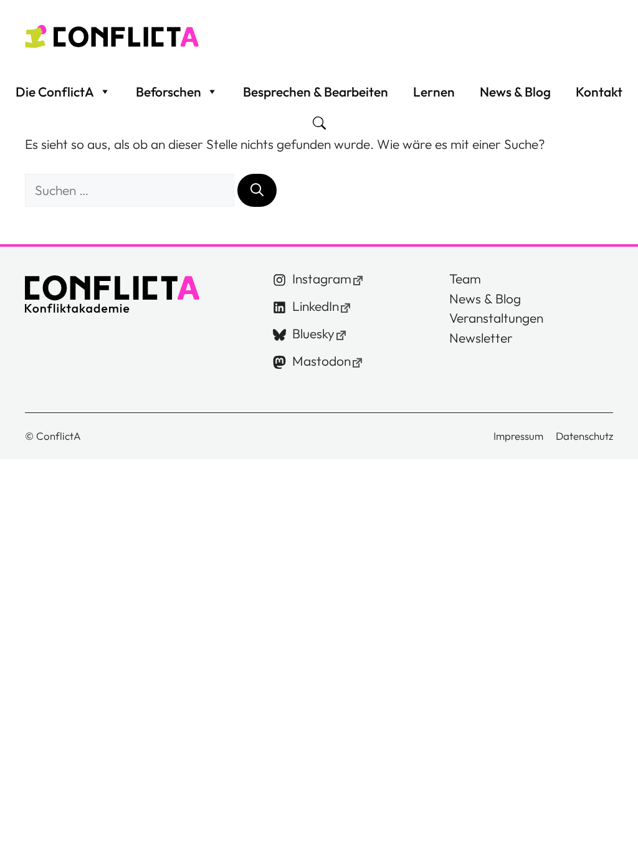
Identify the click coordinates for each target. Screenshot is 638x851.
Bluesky (313, 333)
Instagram (321, 278)
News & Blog (515, 91)
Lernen (434, 91)
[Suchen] (257, 190)
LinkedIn (315, 306)
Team (465, 278)
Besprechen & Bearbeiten (315, 91)
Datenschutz (584, 435)
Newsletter (481, 338)
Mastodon (321, 361)
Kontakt (599, 91)
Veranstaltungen (496, 318)
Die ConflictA (55, 91)
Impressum (518, 435)
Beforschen (168, 91)
